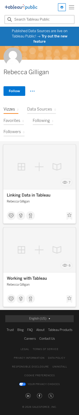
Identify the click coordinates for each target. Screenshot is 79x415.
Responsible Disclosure (30, 366)
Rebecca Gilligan (18, 201)
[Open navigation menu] (71, 7)
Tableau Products (60, 330)
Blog (20, 330)
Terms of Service (46, 349)
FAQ (30, 330)
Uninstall (59, 366)
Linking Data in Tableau (28, 195)
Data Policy (56, 358)
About (40, 330)
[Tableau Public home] (21, 7)
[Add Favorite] (69, 216)
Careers (30, 339)
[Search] (9, 19)
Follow (14, 91)
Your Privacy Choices (44, 384)
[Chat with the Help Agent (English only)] (62, 7)
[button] (28, 395)
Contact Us (47, 339)
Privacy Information (29, 358)
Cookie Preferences (39, 375)
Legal (25, 349)
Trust (10, 330)
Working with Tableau (27, 278)
